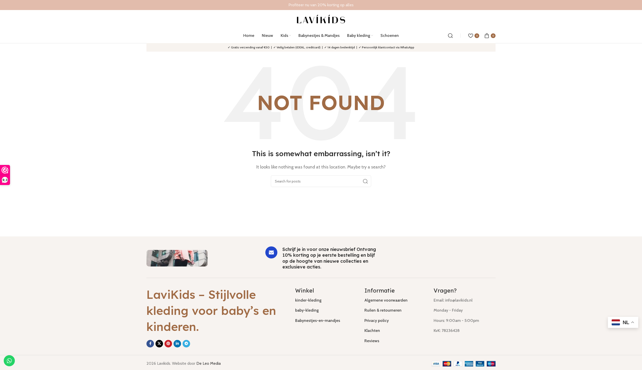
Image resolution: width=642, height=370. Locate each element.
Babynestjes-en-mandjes (317, 320)
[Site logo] (321, 18)
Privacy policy (376, 320)
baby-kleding (307, 310)
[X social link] (159, 343)
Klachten (372, 330)
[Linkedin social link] (177, 343)
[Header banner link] (321, 5)
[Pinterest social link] (168, 343)
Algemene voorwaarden (386, 300)
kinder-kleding (308, 300)
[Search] (450, 36)
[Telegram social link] (186, 343)
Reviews (371, 340)
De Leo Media (208, 363)
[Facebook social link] (150, 343)
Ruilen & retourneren (383, 310)
